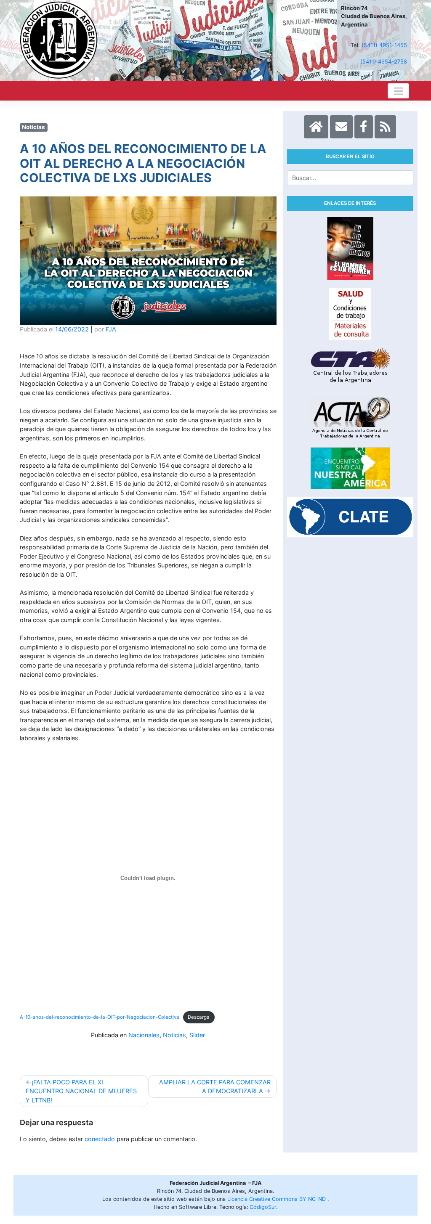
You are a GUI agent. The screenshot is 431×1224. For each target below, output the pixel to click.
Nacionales (144, 1035)
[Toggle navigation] (398, 90)
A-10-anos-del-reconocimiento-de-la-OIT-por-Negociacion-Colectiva (99, 1017)
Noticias (174, 1035)
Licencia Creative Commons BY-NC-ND (277, 1199)
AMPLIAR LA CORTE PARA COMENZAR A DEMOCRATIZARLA (215, 1086)
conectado (100, 1138)
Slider (197, 1035)
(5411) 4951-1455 (384, 45)
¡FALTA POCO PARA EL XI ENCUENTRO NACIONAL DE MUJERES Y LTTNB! (81, 1091)
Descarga (199, 1017)
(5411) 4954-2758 (383, 61)
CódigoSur (263, 1207)
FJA (111, 329)
